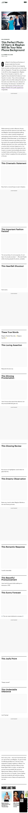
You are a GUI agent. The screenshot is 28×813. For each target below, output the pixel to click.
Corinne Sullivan (8, 54)
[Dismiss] (26, 799)
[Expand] (21, 799)
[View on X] (14, 175)
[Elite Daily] (4, 2)
